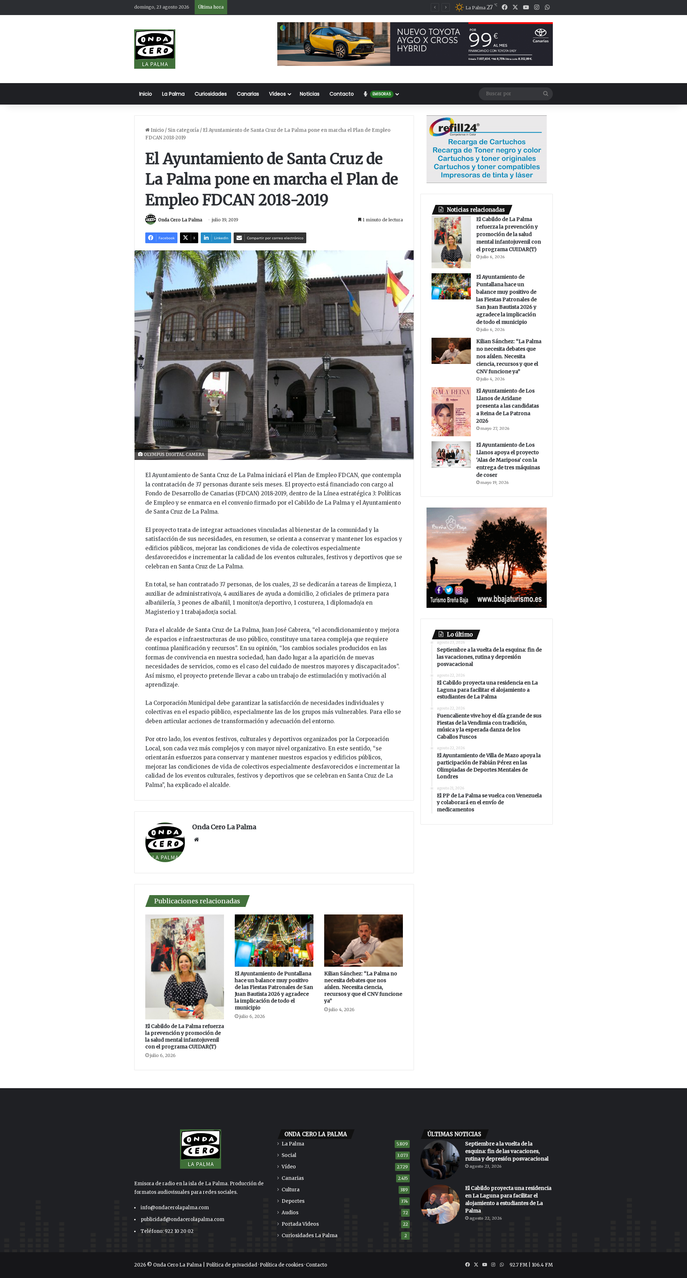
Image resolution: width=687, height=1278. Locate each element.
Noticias (310, 93)
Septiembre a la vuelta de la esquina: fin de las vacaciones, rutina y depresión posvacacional (507, 1151)
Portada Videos (300, 1224)
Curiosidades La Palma (309, 1236)
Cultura (290, 1190)
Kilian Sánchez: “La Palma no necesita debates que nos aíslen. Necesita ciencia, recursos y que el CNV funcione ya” (363, 987)
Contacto (342, 93)
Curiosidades (211, 93)
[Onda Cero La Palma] (154, 49)
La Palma (173, 93)
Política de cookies (281, 1265)
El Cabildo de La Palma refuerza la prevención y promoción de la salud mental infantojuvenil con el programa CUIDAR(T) (184, 1036)
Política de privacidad (231, 1265)
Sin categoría (183, 130)
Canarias (248, 93)
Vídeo (289, 1167)
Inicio (145, 93)
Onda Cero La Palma (180, 219)
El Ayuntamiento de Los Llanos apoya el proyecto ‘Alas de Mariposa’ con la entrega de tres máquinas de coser (508, 460)
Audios (290, 1213)
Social (289, 1155)
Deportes (293, 1201)
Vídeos (277, 93)
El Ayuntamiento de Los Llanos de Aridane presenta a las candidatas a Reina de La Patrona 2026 (507, 406)
